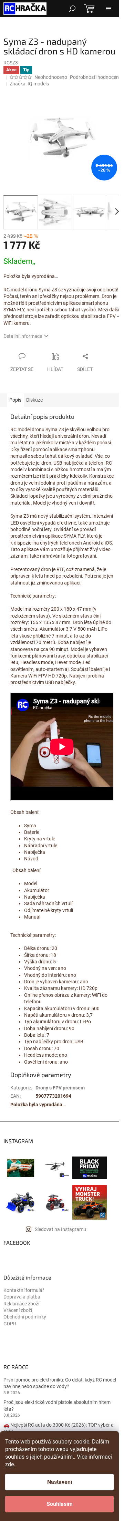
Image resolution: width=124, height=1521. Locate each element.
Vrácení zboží (17, 1310)
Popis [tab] (15, 400)
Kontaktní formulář (23, 1290)
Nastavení (59, 1482)
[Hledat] (72, 8)
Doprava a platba (21, 1297)
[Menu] (108, 8)
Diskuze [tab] (34, 400)
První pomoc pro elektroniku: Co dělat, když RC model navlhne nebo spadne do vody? (59, 1383)
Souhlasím (59, 1504)
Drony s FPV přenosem (60, 1087)
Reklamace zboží (21, 1303)
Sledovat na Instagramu (60, 1229)
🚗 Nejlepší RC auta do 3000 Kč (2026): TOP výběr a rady (58, 1428)
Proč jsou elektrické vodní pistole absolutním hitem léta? (57, 1405)
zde (9, 1464)
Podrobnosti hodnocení (95, 77)
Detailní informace (22, 336)
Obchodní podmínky (24, 1317)
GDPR (9, 1323)
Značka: (29, 83)
